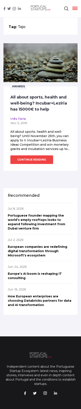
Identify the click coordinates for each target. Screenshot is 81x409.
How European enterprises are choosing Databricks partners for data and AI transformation (39, 300)
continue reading (31, 159)
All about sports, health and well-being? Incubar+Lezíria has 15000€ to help (38, 103)
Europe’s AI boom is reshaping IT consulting (35, 276)
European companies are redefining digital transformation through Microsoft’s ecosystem (37, 251)
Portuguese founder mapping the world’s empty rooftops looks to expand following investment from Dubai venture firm (36, 222)
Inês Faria (18, 119)
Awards (18, 86)
